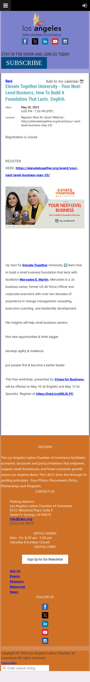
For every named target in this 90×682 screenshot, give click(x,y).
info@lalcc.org (21, 519)
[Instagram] (65, 41)
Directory (17, 581)
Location (10, 117)
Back (8, 81)
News (14, 592)
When (8, 107)
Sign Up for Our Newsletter (45, 559)
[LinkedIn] (45, 41)
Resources (17, 586)
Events (15, 576)
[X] (35, 41)
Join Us (15, 571)
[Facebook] (25, 41)
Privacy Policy (9, 663)
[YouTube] (55, 41)
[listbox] (65, 81)
